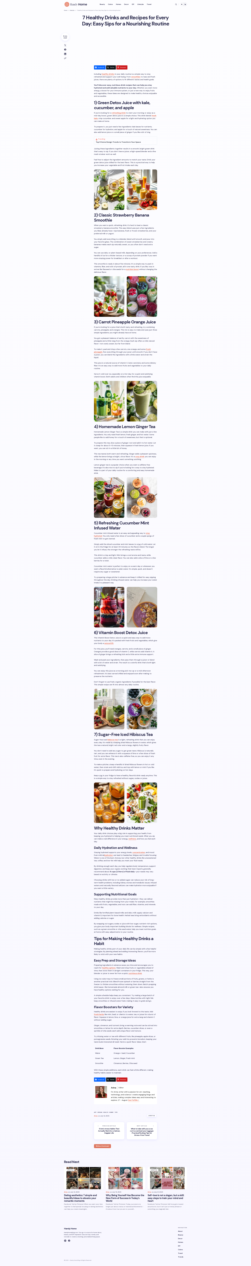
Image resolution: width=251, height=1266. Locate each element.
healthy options (109, 968)
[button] (176, 4)
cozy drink (139, 456)
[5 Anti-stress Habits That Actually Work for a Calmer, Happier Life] (109, 1131)
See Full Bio (133, 1100)
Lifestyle (72, 10)
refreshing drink (119, 113)
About (180, 1231)
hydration (108, 855)
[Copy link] (65, 58)
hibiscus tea (112, 740)
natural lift (109, 643)
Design (100, 1112)
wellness (132, 839)
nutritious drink (135, 973)
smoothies (135, 77)
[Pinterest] (65, 1241)
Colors (180, 1250)
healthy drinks (108, 74)
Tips (116, 1112)
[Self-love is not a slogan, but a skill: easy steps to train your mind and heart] (167, 1178)
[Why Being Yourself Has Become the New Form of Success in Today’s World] (125, 1178)
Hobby (111, 1112)
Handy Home (70, 1228)
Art (95, 1112)
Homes (180, 1242)
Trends (180, 1257)
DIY (179, 1246)
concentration (138, 852)
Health (105, 1112)
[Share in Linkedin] (65, 54)
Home (65, 10)
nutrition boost (132, 269)
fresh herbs (99, 1014)
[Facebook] (69, 1241)
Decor (180, 1239)
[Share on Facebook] (65, 49)
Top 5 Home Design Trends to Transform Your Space (118, 142)
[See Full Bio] (138, 1100)
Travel (180, 1253)
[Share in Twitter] (65, 45)
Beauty (180, 1235)
